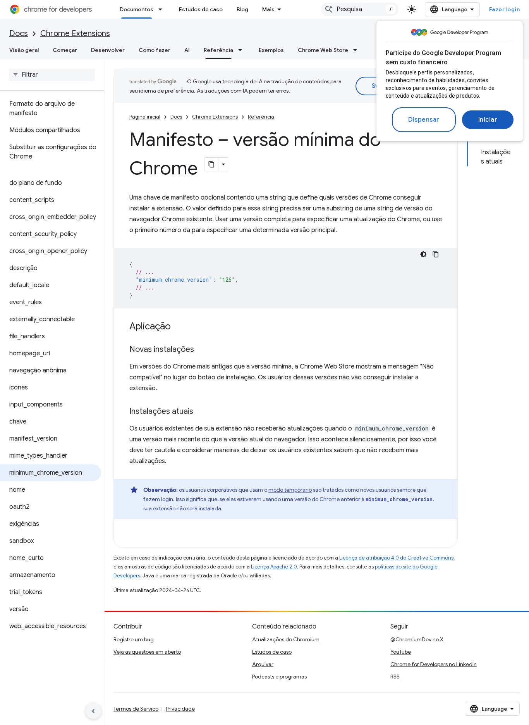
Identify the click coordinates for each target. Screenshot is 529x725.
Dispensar (424, 120)
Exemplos (271, 49)
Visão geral (24, 49)
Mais (268, 9)
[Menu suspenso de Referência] (242, 50)
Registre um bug (133, 639)
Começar (65, 49)
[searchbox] (52, 75)
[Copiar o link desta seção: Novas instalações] (202, 350)
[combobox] (359, 9)
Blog (242, 9)
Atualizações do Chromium (285, 639)
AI (187, 49)
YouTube (400, 651)
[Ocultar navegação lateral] (93, 711)
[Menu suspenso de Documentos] (162, 9)
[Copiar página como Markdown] (211, 164)
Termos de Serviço (135, 709)
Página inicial (144, 117)
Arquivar (262, 664)
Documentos (136, 9)
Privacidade (180, 709)
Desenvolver (108, 49)
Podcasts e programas (279, 676)
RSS (395, 676)
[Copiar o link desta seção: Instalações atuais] (201, 412)
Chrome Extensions (75, 33)
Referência (218, 49)
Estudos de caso (201, 9)
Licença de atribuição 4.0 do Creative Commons (396, 558)
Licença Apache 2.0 (274, 566)
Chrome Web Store (323, 49)
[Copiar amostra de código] (435, 254)
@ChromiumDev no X (416, 639)
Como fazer (154, 49)
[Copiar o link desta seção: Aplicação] (178, 327)
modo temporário (290, 489)
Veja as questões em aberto (147, 651)
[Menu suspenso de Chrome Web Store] (357, 50)
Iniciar (488, 120)
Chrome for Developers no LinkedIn (433, 664)
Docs (18, 33)
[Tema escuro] (423, 254)
